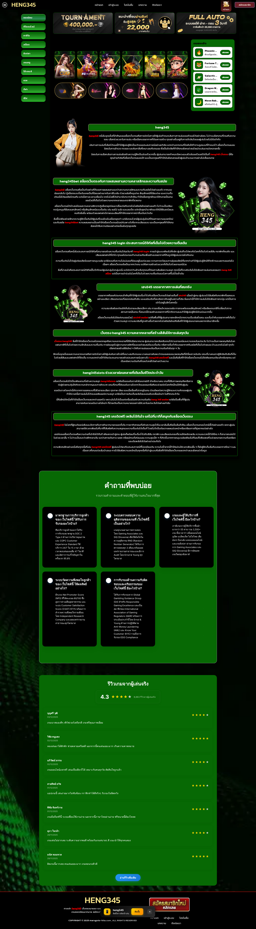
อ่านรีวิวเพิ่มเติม (128, 877)
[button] (4, 4)
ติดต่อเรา (157, 5)
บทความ (142, 5)
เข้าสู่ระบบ (113, 5)
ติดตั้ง (137, 911)
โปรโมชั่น (128, 5)
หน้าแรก (99, 5)
